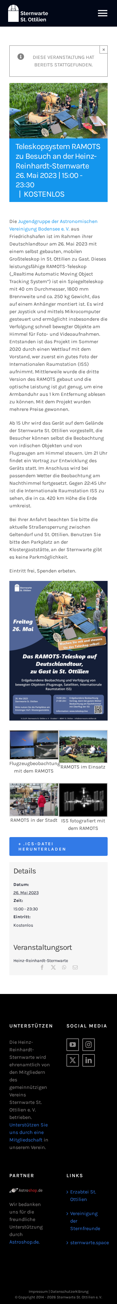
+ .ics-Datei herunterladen (42, 846)
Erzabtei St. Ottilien (83, 1195)
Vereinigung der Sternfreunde (85, 1220)
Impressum (38, 1291)
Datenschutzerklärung (70, 1291)
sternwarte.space (87, 1242)
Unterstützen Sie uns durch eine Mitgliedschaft (28, 1132)
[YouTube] (72, 1044)
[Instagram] (88, 1044)
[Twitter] (72, 1060)
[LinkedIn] (88, 1060)
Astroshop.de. (24, 1242)
